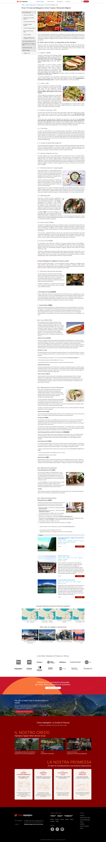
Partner (81, 821)
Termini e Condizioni (84, 826)
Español (67, 819)
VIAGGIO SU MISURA (40, 1)
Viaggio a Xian (40, 4)
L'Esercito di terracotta (28, 15)
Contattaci (86, 1)
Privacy (81, 828)
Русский (52, 821)
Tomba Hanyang (27, 34)
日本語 (57, 821)
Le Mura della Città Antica (29, 21)
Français (62, 819)
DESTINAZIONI (59, 1)
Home (23, 4)
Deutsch (57, 819)
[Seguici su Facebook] (52, 830)
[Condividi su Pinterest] (57, 830)
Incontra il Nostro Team (85, 817)
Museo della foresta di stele (28, 31)
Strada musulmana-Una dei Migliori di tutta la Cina (29, 38)
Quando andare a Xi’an (27, 47)
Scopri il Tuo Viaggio (53, 687)
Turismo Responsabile (85, 819)
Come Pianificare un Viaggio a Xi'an (28, 44)
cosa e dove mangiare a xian (28, 41)
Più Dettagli (79, 546)
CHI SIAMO (68, 1)
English (52, 819)
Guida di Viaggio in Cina (30, 4)
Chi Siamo (82, 815)
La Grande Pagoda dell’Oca (27, 25)
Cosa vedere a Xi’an (26, 12)
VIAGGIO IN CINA (50, 1)
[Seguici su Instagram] (62, 830)
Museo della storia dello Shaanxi (28, 18)
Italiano (71, 819)
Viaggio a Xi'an (26, 53)
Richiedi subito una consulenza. (24, 711)
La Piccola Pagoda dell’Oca (29, 28)
